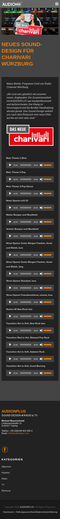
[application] (30, 165)
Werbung (6, 490)
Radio (4, 478)
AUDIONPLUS (27, 507)
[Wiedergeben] (10, 165)
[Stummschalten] (41, 165)
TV (3, 484)
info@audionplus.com (18, 433)
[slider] (48, 165)
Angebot (6, 472)
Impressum (8, 512)
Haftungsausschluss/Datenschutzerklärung (36, 512)
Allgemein (6, 466)
